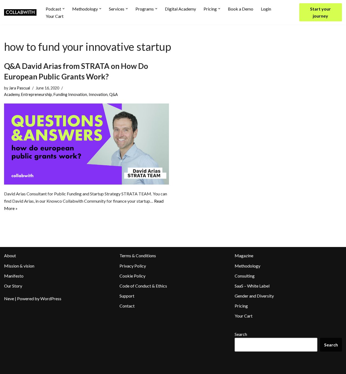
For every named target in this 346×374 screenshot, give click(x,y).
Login (266, 8)
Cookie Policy (132, 275)
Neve (9, 298)
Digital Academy (180, 8)
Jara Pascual (19, 88)
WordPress (50, 298)
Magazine (244, 255)
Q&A (113, 94)
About (10, 255)
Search (241, 334)
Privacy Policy (132, 265)
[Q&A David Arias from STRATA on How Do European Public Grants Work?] (86, 144)
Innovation (98, 94)
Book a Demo (240, 8)
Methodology (247, 265)
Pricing (241, 305)
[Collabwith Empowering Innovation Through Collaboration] (20, 12)
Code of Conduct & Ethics (143, 285)
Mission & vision (19, 265)
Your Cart (55, 16)
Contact (127, 305)
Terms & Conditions (137, 255)
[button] (63, 9)
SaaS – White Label (252, 285)
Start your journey (320, 12)
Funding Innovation (70, 94)
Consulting (245, 275)
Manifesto (14, 275)
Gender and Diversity (254, 295)
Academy (11, 94)
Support (126, 295)
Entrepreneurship (36, 94)
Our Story (13, 285)
